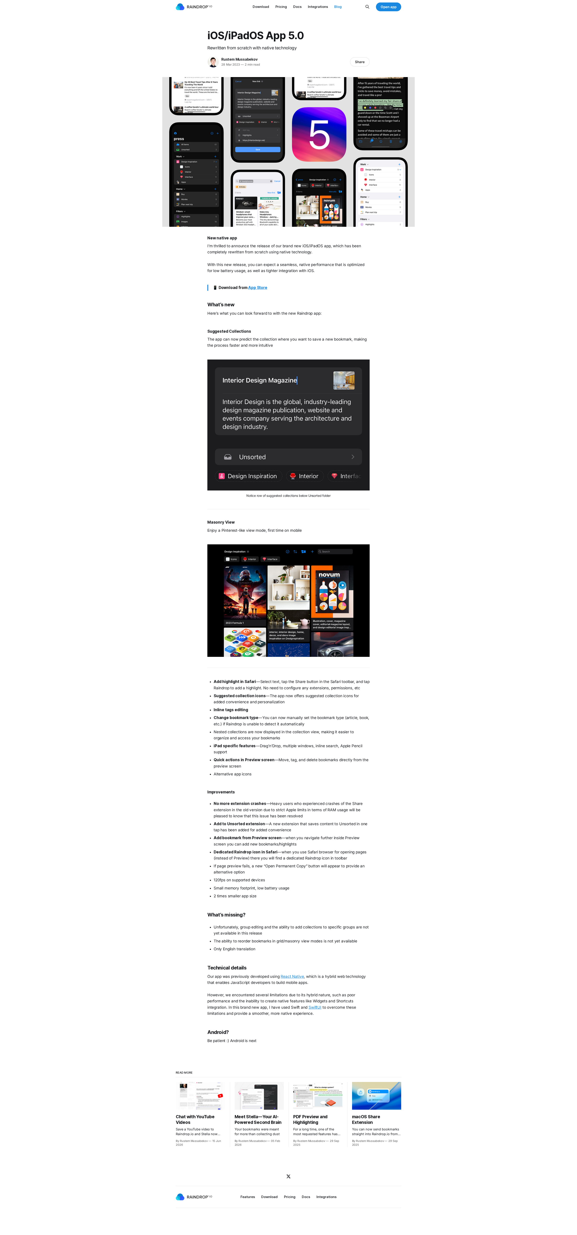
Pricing (281, 7)
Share (360, 62)
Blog (338, 7)
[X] (288, 1176)
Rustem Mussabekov (239, 59)
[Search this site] (367, 6)
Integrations (318, 7)
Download (261, 7)
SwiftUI (315, 1007)
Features (247, 1197)
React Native (292, 976)
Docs (297, 7)
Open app (388, 7)
